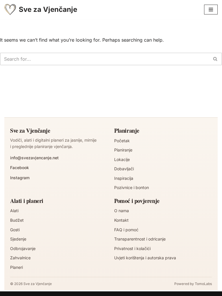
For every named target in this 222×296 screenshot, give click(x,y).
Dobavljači (124, 168)
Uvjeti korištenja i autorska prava (145, 257)
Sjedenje (18, 238)
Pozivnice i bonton (131, 187)
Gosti (15, 229)
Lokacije (122, 159)
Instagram (19, 177)
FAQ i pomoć (126, 229)
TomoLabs (203, 284)
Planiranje (123, 149)
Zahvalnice (20, 257)
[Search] (215, 59)
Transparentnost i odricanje (140, 238)
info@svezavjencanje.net (34, 157)
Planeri (16, 267)
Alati (14, 210)
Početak (122, 140)
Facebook (19, 167)
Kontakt (121, 220)
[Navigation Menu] (211, 9)
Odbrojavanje (23, 248)
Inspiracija (123, 178)
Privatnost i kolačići (132, 248)
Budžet (17, 220)
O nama (121, 210)
